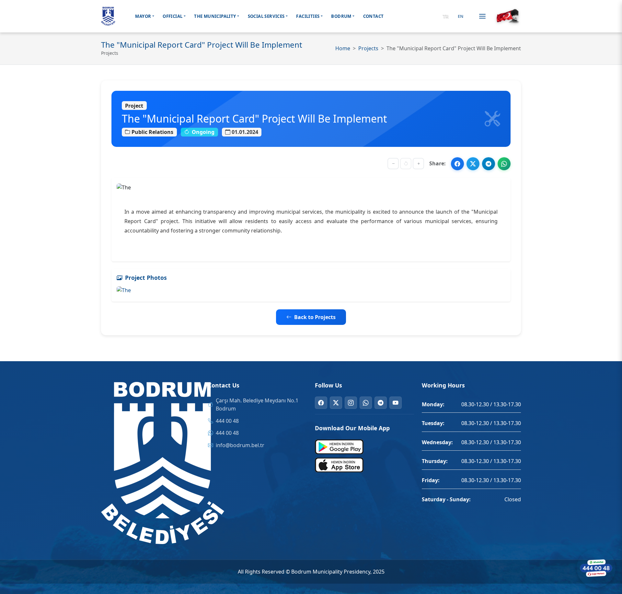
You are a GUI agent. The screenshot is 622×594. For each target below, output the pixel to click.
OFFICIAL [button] (172, 16)
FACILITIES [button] (307, 16)
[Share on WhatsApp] (504, 163)
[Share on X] (472, 163)
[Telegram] (380, 403)
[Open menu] (482, 16)
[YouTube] (395, 403)
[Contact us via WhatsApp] (596, 568)
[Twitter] (336, 403)
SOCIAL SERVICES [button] (266, 16)
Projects (368, 48)
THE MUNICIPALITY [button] (215, 16)
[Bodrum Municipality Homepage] (108, 16)
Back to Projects (315, 317)
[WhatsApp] (366, 403)
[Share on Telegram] (488, 163)
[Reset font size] (405, 163)
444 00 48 (227, 420)
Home (342, 48)
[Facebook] (321, 403)
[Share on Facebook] (457, 163)
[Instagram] (351, 403)
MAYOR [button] (143, 16)
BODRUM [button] (341, 16)
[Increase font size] (418, 163)
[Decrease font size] (393, 163)
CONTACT (373, 16)
